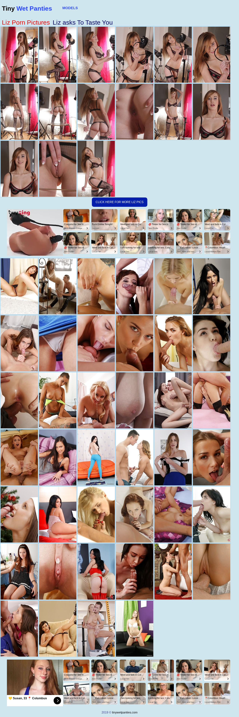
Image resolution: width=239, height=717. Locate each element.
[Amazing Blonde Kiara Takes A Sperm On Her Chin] (96, 628)
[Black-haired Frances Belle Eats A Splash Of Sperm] (173, 514)
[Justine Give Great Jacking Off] (19, 286)
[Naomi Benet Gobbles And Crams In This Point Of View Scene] (57, 400)
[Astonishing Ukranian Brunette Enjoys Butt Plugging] (211, 343)
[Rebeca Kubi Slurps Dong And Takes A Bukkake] (173, 571)
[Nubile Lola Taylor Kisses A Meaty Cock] (96, 400)
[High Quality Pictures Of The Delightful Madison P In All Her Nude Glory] (57, 514)
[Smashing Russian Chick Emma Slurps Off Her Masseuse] (211, 514)
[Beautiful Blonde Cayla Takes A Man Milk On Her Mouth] (173, 286)
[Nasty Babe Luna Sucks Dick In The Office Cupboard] (211, 286)
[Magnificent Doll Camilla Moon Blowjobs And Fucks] (96, 286)
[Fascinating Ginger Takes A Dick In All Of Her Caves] (134, 514)
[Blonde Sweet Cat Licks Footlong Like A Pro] (134, 343)
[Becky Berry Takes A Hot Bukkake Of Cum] (19, 400)
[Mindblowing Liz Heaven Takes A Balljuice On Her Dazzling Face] (134, 571)
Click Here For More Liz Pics (120, 202)
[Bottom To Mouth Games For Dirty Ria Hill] (19, 628)
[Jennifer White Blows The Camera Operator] (57, 628)
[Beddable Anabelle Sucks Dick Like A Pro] (134, 400)
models (70, 8)
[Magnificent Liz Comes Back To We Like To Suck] (211, 457)
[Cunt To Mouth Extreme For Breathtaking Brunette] (96, 343)
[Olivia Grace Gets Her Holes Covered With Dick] (57, 286)
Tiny (27, 8)
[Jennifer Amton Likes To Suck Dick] (19, 514)
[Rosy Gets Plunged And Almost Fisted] (96, 571)
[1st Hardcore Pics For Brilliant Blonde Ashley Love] (96, 514)
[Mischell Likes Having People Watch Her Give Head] (57, 343)
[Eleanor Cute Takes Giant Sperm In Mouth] (19, 571)
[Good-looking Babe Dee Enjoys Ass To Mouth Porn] (211, 400)
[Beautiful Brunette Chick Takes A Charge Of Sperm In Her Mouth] (19, 343)
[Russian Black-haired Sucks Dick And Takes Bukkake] (173, 400)
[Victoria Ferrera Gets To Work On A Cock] (134, 286)
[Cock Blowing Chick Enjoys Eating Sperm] (173, 457)
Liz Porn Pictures (26, 22)
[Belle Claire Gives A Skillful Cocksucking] (173, 343)
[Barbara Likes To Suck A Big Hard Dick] (57, 571)
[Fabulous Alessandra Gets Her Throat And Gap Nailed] (134, 628)
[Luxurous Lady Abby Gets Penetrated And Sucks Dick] (211, 571)
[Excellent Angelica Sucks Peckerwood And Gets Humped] (134, 457)
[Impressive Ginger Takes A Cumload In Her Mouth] (19, 457)
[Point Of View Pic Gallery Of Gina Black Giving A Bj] (96, 457)
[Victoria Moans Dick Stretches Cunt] (57, 457)
